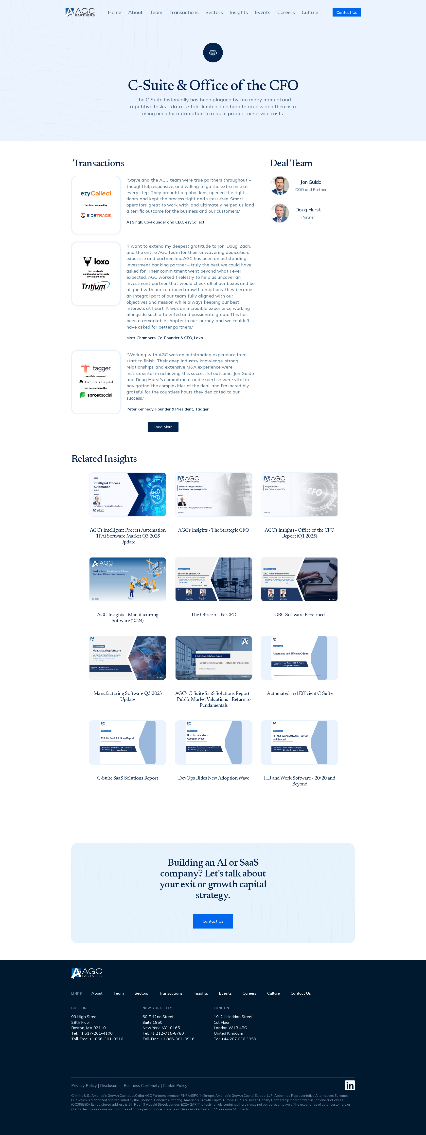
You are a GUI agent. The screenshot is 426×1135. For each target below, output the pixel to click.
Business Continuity (142, 1085)
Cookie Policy (175, 1085)
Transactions (184, 12)
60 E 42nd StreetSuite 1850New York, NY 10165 (161, 1022)
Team (156, 12)
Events (262, 12)
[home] (80, 12)
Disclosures (110, 1085)
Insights (239, 12)
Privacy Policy (84, 1085)
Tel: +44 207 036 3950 (235, 1038)
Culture (310, 12)
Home (114, 12)
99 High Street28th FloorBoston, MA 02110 (88, 1022)
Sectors (214, 12)
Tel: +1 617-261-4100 (92, 1033)
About (135, 12)
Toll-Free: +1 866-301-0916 (97, 1038)
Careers (286, 12)
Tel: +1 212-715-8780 (163, 1033)
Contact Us (347, 12)
